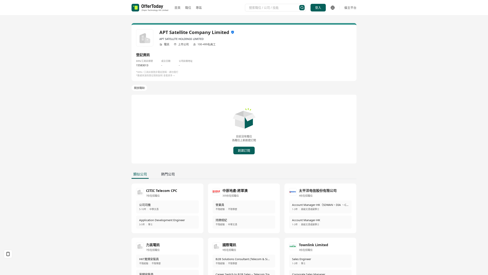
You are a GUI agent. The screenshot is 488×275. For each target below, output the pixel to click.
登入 (318, 8)
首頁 (177, 8)
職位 (188, 8)
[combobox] (274, 7)
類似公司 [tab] (140, 174)
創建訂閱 (244, 150)
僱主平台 (350, 8)
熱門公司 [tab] (168, 174)
